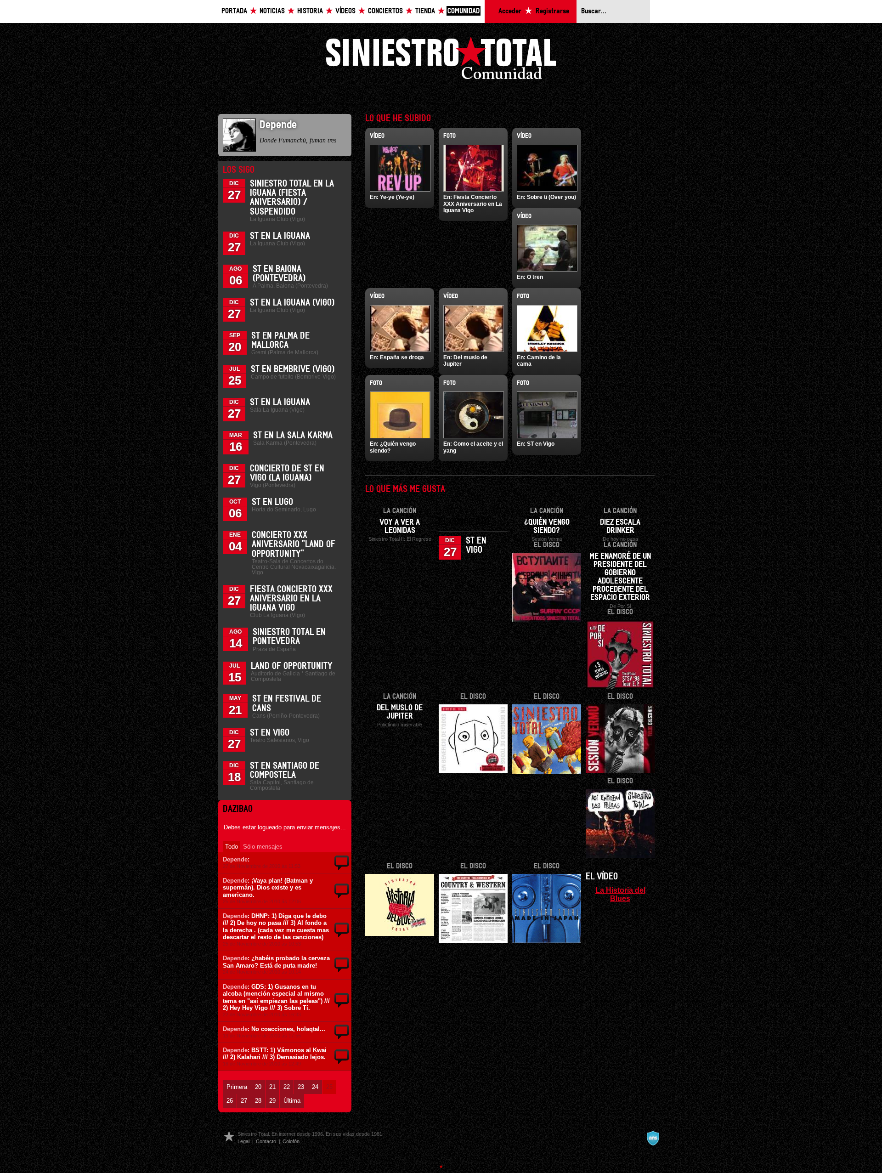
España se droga (402, 357)
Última (291, 1100)
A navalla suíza (652, 1138)
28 (258, 1100)
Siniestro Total (441, 60)
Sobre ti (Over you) (551, 197)
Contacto (266, 1141)
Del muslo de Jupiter (400, 712)
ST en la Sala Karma (293, 435)
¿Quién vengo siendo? (547, 526)
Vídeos (345, 11)
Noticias (272, 11)
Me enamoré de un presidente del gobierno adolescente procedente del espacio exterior (620, 577)
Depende (235, 859)
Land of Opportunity (292, 666)
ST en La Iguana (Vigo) (292, 303)
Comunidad (463, 11)
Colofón (291, 1141)
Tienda (425, 11)
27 (244, 1100)
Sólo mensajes (263, 846)
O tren (535, 277)
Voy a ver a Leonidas (399, 526)
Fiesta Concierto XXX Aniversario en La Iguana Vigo (291, 598)
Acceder (509, 11)
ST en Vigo (269, 733)
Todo (231, 846)
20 (258, 1086)
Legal (243, 1141)
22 (286, 1086)
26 (229, 1100)
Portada (234, 11)
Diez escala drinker (620, 526)
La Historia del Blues (620, 894)
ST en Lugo (272, 502)
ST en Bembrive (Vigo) (292, 369)
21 (272, 1086)
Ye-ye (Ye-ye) (397, 197)
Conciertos (385, 11)
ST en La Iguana (280, 236)
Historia (310, 11)
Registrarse (552, 11)
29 (272, 1100)
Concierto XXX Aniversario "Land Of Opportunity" (293, 544)
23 (301, 1086)
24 (315, 1086)
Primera (236, 1086)
